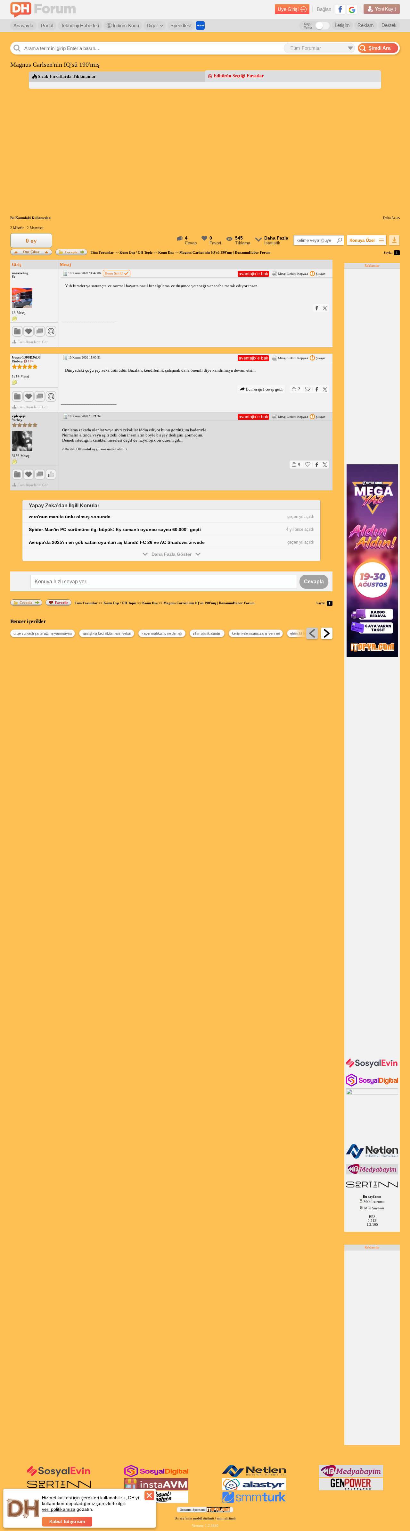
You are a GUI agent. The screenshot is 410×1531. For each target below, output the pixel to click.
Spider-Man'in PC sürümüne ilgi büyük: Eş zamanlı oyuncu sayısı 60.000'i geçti (115, 529)
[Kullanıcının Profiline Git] (22, 298)
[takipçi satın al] (372, 1067)
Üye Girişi (288, 9)
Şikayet (320, 273)
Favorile (61, 603)
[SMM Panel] (254, 1502)
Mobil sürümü (374, 1202)
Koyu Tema (308, 25)
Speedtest (181, 25)
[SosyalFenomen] (156, 1502)
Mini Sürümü (374, 1208)
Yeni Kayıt (385, 9)
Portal (47, 25)
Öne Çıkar (31, 251)
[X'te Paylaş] (325, 308)
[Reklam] (200, 25)
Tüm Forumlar (102, 252)
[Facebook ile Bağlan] (340, 9)
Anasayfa (23, 25)
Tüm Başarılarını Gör (33, 342)
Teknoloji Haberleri (80, 25)
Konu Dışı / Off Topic (135, 252)
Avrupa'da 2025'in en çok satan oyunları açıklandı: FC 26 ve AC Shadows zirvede (117, 542)
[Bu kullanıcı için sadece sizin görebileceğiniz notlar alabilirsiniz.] (14, 319)
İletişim (342, 25)
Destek (389, 25)
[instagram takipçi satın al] (372, 1085)
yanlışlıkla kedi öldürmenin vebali (106, 633)
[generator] (351, 1489)
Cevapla (71, 252)
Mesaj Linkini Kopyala (293, 273)
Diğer (152, 25)
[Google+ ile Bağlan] (352, 9)
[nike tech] (372, 1188)
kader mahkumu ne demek (162, 633)
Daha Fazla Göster (171, 554)
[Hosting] (372, 1157)
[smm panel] (372, 1173)
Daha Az (390, 218)
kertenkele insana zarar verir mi (256, 633)
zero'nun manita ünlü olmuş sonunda (70, 516)
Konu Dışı (166, 252)
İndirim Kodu (125, 25)
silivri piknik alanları (207, 633)
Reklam (365, 25)
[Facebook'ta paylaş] (317, 308)
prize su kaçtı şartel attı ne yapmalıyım (42, 633)
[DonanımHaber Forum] (44, 9)
